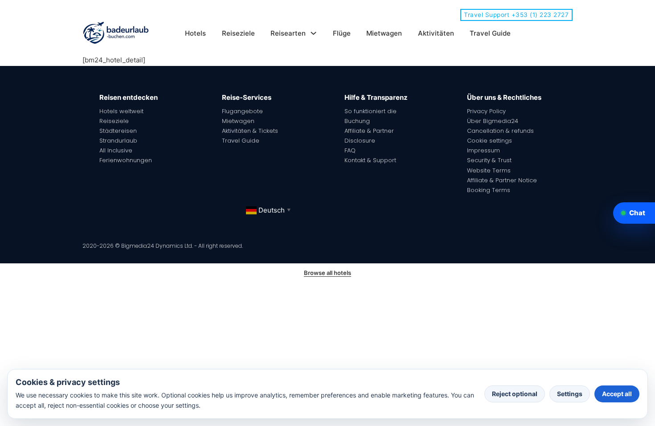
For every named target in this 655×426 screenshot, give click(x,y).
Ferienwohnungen (125, 160)
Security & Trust (489, 160)
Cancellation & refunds (500, 131)
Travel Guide (490, 33)
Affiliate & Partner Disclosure (369, 136)
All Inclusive (115, 150)
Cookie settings (489, 140)
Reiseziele (238, 33)
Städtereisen (118, 131)
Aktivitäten (436, 33)
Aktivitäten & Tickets (250, 131)
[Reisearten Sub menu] (313, 33)
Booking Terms (488, 190)
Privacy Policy (486, 111)
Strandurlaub (118, 140)
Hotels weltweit (121, 111)
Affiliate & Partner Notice (502, 180)
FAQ (350, 150)
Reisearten (288, 33)
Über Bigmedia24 (492, 121)
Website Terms (489, 170)
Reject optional (514, 393)
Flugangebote (242, 111)
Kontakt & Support (370, 160)
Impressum (483, 150)
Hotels (195, 33)
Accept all (617, 393)
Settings (569, 393)
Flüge (342, 33)
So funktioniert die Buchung (370, 116)
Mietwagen (384, 33)
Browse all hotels (327, 272)
